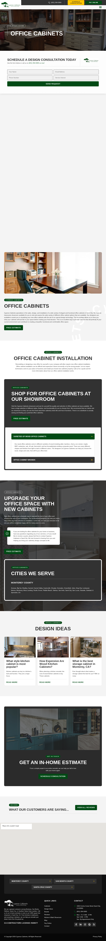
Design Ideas (48, 909)
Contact (46, 926)
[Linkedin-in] (81, 924)
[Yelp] (94, 924)
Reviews (47, 914)
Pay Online (47, 923)
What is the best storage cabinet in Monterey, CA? (83, 664)
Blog (45, 920)
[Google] (89, 924)
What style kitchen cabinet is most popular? (18, 664)
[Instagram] (85, 924)
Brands (46, 912)
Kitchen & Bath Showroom (52, 917)
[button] (100, 7)
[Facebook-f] (76, 924)
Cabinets (47, 906)
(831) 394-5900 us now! (37, 63)
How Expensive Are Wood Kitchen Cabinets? (51, 664)
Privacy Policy (97, 936)
